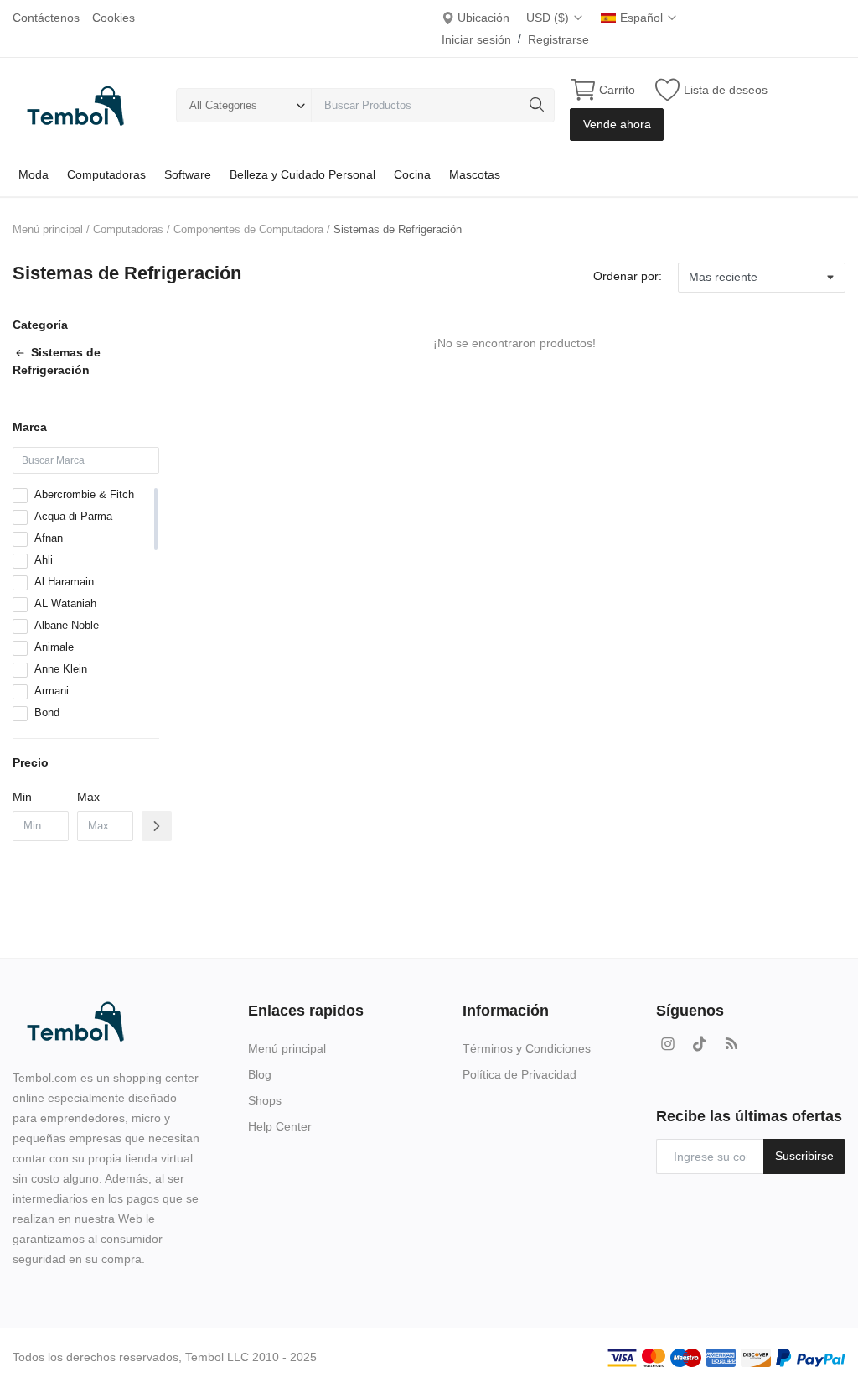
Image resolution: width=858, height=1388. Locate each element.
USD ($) (549, 17)
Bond (46, 712)
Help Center (280, 1126)
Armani (51, 690)
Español (643, 17)
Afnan (48, 538)
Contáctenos (46, 17)
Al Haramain (64, 581)
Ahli (43, 560)
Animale (54, 647)
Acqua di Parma (73, 516)
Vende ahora (617, 124)
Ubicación (481, 17)
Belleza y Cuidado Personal (302, 174)
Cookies (113, 17)
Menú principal (48, 229)
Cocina (412, 174)
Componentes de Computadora (248, 229)
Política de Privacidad (519, 1074)
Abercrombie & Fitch (84, 494)
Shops (265, 1100)
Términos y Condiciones (527, 1048)
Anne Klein (60, 669)
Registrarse (558, 39)
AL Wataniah (65, 603)
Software (187, 174)
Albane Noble (66, 625)
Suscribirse (804, 1155)
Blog (259, 1074)
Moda (33, 174)
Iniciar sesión (476, 39)
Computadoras (106, 174)
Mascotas (474, 174)
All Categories (223, 105)
